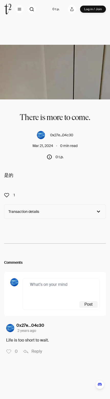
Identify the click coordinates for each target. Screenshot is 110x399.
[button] (19, 9)
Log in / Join (93, 9)
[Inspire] (8, 195)
